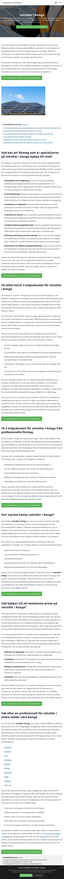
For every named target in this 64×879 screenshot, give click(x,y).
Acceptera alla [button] (26, 875)
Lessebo (7, 781)
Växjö (6, 777)
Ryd (5, 755)
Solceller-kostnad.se (12, 2)
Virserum (8, 760)
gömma (25, 125)
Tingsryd (7, 747)
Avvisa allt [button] (39, 875)
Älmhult (7, 764)
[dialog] (32, 872)
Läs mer (50, 872)
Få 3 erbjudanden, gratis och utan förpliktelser (32, 27)
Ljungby (7, 751)
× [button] (62, 867)
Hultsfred (8, 772)
